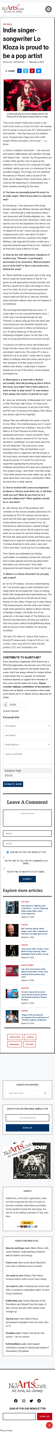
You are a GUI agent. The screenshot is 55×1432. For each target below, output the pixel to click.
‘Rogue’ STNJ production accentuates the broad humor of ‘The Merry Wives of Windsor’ (35, 1017)
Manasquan (14, 1044)
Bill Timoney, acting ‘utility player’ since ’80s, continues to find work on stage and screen (34, 931)
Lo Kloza (30, 1037)
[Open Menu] (48, 9)
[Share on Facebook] (19, 71)
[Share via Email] (38, 71)
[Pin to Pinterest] (32, 71)
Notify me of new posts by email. (26, 872)
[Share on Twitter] (25, 71)
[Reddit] (39, 1400)
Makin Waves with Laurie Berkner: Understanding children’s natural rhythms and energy (27, 1252)
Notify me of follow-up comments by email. (26, 862)
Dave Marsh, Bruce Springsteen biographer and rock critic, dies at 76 (27, 1322)
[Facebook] (15, 1400)
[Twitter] (31, 1400)
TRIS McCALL (19, 62)
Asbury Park (15, 1037)
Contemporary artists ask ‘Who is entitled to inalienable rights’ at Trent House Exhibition (27, 1290)
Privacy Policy (6, 1430)
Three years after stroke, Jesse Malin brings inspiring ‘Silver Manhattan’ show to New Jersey (35, 951)
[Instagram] (23, 1400)
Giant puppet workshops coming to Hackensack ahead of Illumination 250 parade (27, 1347)
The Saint (29, 1044)
